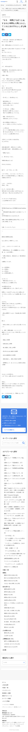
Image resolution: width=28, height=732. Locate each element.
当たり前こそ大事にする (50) (12, 610)
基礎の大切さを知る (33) (10, 613)
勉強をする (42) (8, 594)
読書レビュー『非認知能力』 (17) (13, 462)
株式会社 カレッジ (7, 712)
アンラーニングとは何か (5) (11, 561)
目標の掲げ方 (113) (9, 607)
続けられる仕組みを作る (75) (12, 578)
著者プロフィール (7, 695)
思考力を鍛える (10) (9, 592)
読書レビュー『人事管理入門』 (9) (13, 475)
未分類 (24, 5)
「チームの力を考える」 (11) (12, 550)
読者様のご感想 (6, 693)
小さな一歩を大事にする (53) (12, 583)
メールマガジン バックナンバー (13, 5)
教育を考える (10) (9, 633)
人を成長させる (7, 630)
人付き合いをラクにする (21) (12, 644)
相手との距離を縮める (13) (11, 641)
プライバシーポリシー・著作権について (11, 707)
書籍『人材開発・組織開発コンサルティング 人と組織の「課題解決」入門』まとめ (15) (14, 508)
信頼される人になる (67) (10, 646)
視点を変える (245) (9, 616)
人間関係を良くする (8, 638)
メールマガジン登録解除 (8, 704)
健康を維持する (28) (9, 589)
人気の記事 (6, 528)
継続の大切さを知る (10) (10, 575)
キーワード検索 (6, 698)
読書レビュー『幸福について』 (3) (13, 473)
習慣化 (4, 572)
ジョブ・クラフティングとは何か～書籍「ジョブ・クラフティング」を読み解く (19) (14, 502)
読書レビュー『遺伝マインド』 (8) (13, 465)
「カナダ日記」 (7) (9, 535)
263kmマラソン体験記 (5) (11, 566)
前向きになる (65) (9, 627)
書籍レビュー (6, 455)
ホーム (2, 5)
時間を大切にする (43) (10, 597)
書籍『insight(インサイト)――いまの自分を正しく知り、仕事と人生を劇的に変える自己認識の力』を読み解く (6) (14, 490)
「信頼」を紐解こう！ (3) (11, 548)
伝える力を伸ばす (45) (10, 619)
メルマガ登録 (5, 701)
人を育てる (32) (8, 635)
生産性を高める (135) (10, 600)
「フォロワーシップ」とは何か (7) (13, 564)
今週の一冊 (6, 570)
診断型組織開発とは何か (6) (11, 558)
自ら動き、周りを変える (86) (12, 621)
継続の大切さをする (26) (10, 580)
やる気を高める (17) (9, 624)
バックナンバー (6, 690)
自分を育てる (6, 586)
